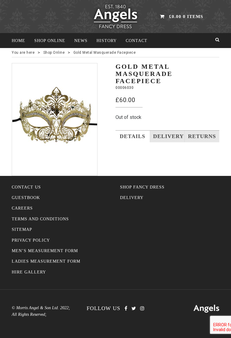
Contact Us (26, 187)
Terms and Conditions (40, 219)
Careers (22, 208)
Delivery (131, 197)
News (81, 40)
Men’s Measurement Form (45, 251)
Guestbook (26, 197)
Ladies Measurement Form (46, 261)
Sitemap (22, 229)
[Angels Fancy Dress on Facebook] (126, 308)
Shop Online (49, 40)
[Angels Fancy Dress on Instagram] (142, 308)
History (107, 40)
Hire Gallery (29, 272)
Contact (136, 40)
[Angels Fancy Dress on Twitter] (133, 308)
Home (18, 40)
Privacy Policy (31, 240)
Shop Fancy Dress (142, 187)
